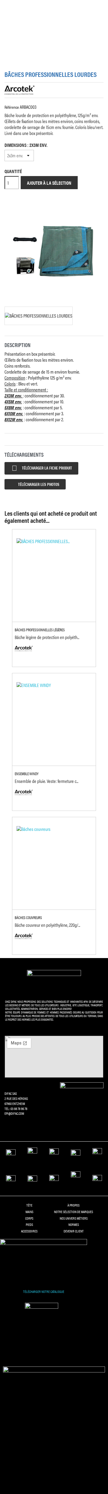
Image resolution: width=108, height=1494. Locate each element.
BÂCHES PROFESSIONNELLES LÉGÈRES (40, 629)
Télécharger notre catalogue (43, 1291)
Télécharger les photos (38, 484)
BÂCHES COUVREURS (28, 917)
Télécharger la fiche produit (42, 468)
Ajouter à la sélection (49, 182)
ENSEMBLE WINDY (26, 773)
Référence (11, 107)
